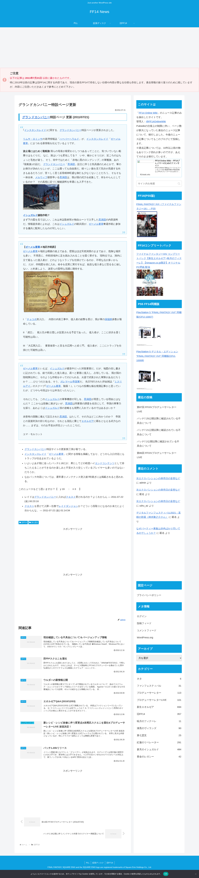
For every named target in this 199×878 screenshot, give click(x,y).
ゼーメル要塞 (96, 224)
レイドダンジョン (68, 506)
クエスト (71, 497)
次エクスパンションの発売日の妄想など (158, 478)
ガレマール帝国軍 (70, 381)
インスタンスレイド (35, 130)
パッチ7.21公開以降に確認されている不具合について (159, 432)
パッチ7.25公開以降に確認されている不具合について (159, 420)
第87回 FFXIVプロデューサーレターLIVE (156, 409)
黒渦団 (71, 164)
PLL (87, 863)
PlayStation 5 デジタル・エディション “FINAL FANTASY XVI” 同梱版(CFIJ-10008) (157, 356)
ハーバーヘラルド (69, 139)
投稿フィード (144, 623)
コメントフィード (146, 630)
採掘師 (108, 319)
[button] (179, 183)
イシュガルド (30, 215)
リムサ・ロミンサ (33, 139)
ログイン (142, 616)
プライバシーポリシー (149, 595)
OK (165, 874)
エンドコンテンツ (105, 463)
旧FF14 (24, 522)
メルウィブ (41, 177)
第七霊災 (34, 522)
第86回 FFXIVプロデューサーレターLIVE (156, 455)
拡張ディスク (98, 863)
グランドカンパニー (36, 117)
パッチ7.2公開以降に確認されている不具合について (158, 443)
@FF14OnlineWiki (156, 121)
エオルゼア (87, 421)
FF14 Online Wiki (148, 113)
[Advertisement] (99, 48)
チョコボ (32, 319)
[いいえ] (195, 874)
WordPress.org (145, 637)
